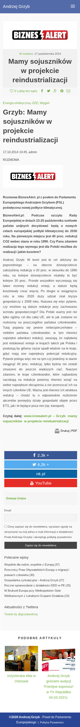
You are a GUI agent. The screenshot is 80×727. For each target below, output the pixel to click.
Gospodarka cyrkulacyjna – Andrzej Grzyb (31, 580)
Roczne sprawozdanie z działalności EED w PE (34, 585)
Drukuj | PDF (69, 430)
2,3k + (42, 455)
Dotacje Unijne (16, 498)
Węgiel (45, 103)
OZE (35, 103)
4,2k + (42, 464)
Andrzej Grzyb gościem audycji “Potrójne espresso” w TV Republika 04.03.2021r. (58, 686)
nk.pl (40, 474)
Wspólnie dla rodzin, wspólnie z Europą (29, 564)
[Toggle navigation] (73, 6)
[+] (21, 658)
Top (72, 706)
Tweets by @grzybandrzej (20, 614)
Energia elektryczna (16, 103)
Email (7, 510)
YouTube (42, 483)
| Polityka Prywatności (50, 722)
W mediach (26, 53)
